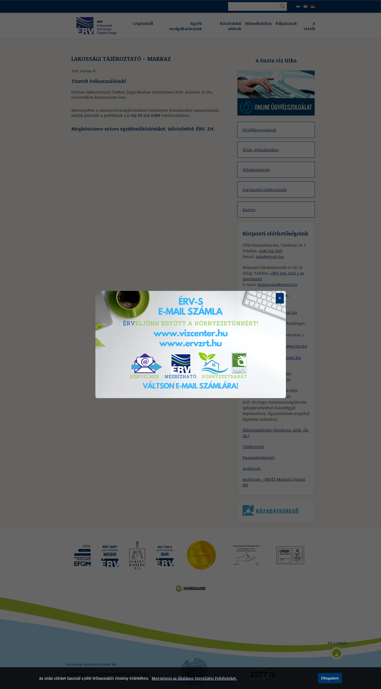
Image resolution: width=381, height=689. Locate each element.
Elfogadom (330, 678)
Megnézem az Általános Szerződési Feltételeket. (194, 678)
